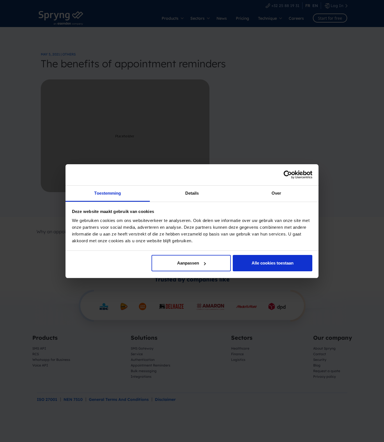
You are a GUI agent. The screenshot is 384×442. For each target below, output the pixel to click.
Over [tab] (276, 193)
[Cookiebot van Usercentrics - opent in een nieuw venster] (287, 174)
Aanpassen (188, 263)
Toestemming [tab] (107, 193)
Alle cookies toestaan (272, 263)
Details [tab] (192, 193)
